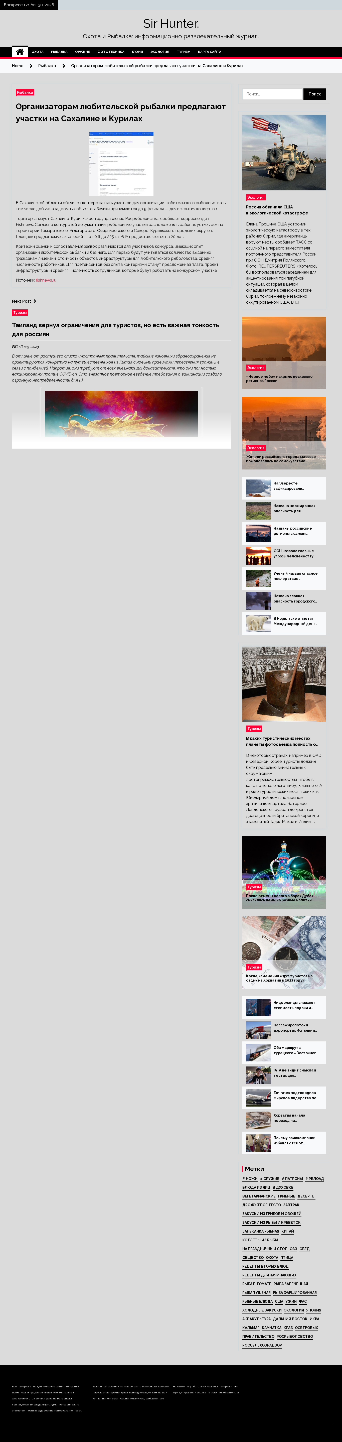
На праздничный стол (264, 1249)
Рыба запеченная (291, 1284)
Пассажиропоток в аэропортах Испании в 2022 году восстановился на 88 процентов (294, 1028)
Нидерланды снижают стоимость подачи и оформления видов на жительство (294, 1006)
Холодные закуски (262, 1310)
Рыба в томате (256, 1284)
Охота (38, 52)
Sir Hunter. (171, 24)
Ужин (291, 1301)
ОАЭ (293, 1249)
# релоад (314, 1179)
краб (288, 1328)
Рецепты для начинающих (269, 1275)
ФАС (303, 1301)
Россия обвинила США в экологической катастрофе (277, 210)
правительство (258, 1337)
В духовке (283, 1187)
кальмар (251, 1328)
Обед (304, 1249)
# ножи (250, 1179)
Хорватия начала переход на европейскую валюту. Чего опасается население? (294, 1118)
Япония (313, 1310)
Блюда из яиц (256, 1187)
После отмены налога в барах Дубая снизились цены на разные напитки (279, 898)
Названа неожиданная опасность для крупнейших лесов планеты (294, 509)
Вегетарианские (259, 1196)
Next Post (21, 301)
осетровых (306, 1328)
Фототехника (110, 52)
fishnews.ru (46, 280)
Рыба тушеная (256, 1293)
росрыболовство (295, 1337)
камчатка (271, 1328)
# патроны (292, 1179)
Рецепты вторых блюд (265, 1266)
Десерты (306, 1196)
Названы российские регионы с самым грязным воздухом (293, 531)
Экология (159, 52)
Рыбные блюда (257, 1301)
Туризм (184, 52)
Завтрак (291, 1205)
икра (314, 1319)
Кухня (137, 52)
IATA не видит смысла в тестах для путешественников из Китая (295, 1073)
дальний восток (290, 1319)
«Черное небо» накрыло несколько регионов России (279, 379)
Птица (286, 1258)
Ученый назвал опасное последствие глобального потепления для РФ (296, 576)
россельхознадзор (262, 1345)
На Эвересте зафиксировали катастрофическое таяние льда (291, 486)
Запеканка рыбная (260, 1231)
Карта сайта (209, 52)
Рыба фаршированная (295, 1293)
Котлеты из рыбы (260, 1240)
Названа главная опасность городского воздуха (294, 599)
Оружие (82, 52)
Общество (253, 1258)
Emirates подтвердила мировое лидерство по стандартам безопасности (295, 1096)
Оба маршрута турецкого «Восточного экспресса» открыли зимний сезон (296, 1051)
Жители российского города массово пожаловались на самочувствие (281, 459)
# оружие (269, 1179)
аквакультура (256, 1319)
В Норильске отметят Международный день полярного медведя (294, 622)
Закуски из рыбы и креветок (271, 1223)
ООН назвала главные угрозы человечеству (294, 553)
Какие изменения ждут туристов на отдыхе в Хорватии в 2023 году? (279, 978)
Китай (287, 1231)
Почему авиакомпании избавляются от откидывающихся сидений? (294, 1141)
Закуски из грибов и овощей (271, 1214)
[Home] (20, 52)
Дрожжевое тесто (261, 1205)
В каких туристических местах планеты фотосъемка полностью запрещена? (281, 742)
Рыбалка (59, 52)
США (279, 1301)
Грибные (286, 1196)
